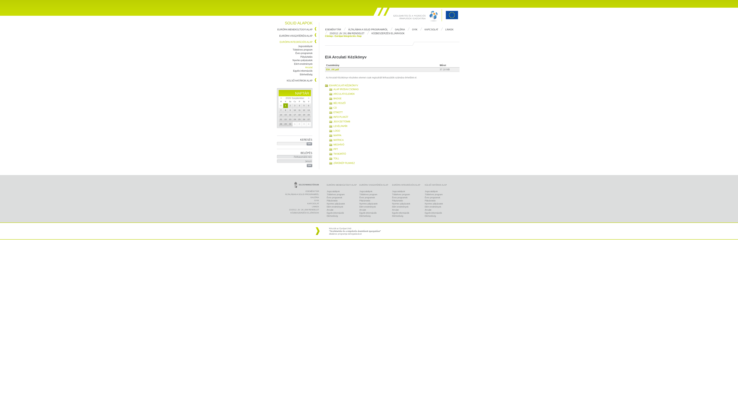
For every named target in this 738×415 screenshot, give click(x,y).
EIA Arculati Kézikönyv (343, 85)
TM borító (339, 154)
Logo (336, 130)
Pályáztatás (306, 57)
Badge (337, 98)
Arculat (308, 67)
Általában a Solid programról (368, 29)
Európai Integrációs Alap (296, 42)
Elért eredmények (303, 64)
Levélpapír (340, 126)
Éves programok (303, 53)
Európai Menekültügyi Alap (294, 29)
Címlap (329, 36)
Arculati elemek (344, 94)
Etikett (338, 112)
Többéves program (302, 49)
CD (335, 107)
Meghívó (338, 144)
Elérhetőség (306, 74)
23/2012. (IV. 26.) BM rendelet (347, 33)
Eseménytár (333, 29)
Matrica (338, 140)
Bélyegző (339, 103)
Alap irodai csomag (346, 89)
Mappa (337, 135)
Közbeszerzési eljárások (388, 33)
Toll (336, 158)
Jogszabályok (305, 46)
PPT (335, 149)
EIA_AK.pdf (332, 69)
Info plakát (340, 117)
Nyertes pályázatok (302, 60)
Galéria (400, 29)
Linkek (449, 29)
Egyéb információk (302, 71)
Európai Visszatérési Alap (295, 36)
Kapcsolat (431, 29)
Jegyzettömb (341, 121)
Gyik (414, 29)
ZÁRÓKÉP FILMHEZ (344, 163)
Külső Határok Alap (299, 80)
